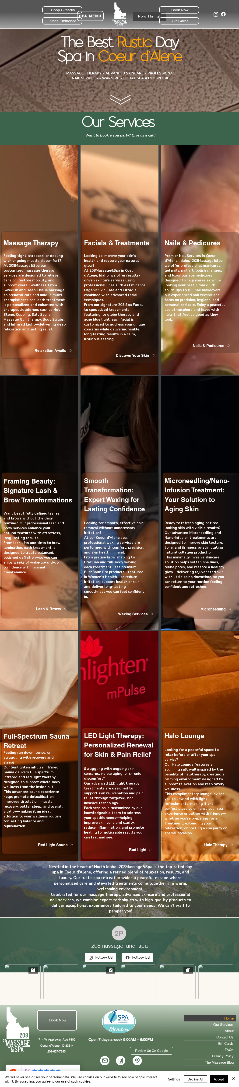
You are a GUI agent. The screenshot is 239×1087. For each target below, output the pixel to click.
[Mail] (104, 1060)
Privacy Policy (223, 1056)
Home (229, 1018)
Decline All (195, 1079)
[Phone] (120, 1060)
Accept (219, 1079)
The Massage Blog (219, 1062)
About (229, 1031)
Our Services (223, 1025)
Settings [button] (174, 1079)
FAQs (229, 1050)
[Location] (137, 1060)
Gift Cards (226, 1043)
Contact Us (225, 1037)
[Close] (233, 1079)
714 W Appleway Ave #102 (57, 1039)
